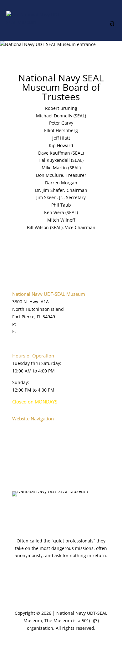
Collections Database (34, 456)
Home (18, 426)
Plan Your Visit (27, 441)
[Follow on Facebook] (17, 511)
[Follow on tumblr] (92, 511)
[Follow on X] (30, 511)
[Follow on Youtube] (42, 511)
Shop (17, 478)
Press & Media (27, 471)
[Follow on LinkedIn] (55, 511)
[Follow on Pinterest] (67, 511)
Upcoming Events (30, 463)
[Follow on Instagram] (80, 511)
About (18, 433)
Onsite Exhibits (28, 448)
